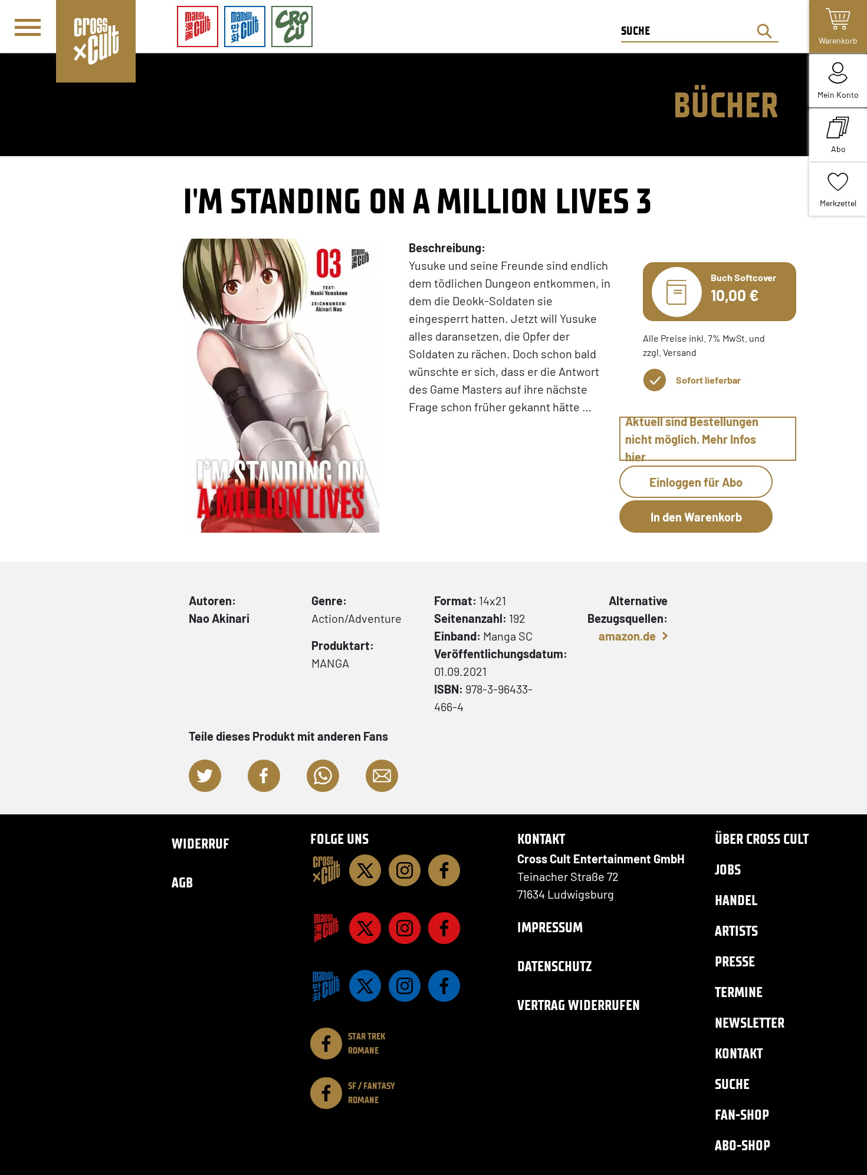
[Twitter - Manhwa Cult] (365, 985)
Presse (735, 961)
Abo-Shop (742, 1145)
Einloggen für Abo (696, 482)
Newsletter (749, 1022)
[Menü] (28, 27)
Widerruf (200, 843)
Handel (736, 900)
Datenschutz (554, 966)
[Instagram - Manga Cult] (405, 928)
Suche (732, 1084)
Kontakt (739, 1053)
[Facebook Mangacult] (444, 928)
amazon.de (627, 636)
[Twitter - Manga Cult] (365, 928)
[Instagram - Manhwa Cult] (405, 985)
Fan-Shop (742, 1114)
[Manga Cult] (326, 928)
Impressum (550, 927)
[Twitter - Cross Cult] (365, 870)
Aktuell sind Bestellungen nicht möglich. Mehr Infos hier (691, 439)
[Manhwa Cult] (326, 985)
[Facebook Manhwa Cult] (444, 985)
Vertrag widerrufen (578, 1005)
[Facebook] (444, 870)
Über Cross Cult (762, 838)
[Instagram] (405, 870)
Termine (739, 992)
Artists (736, 930)
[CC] (326, 870)
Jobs (728, 869)
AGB (182, 882)
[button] (205, 776)
